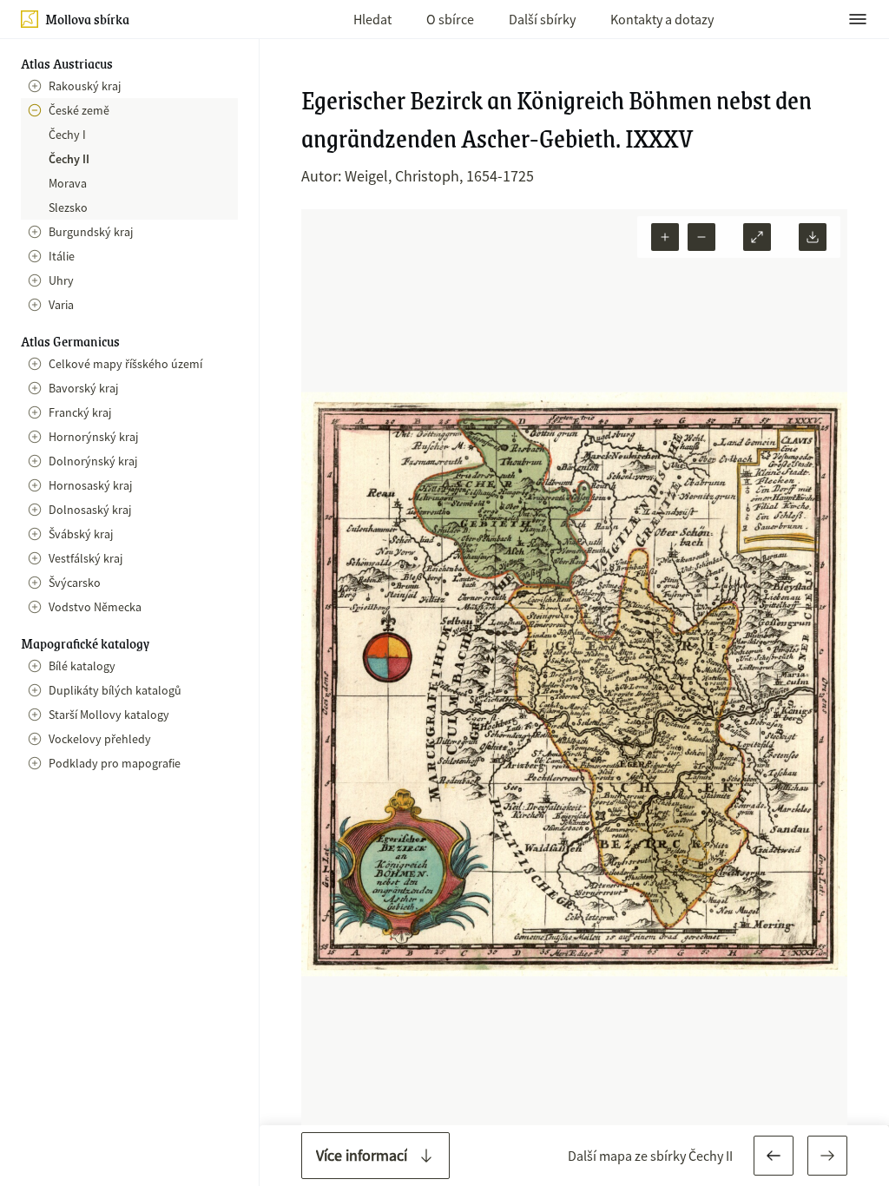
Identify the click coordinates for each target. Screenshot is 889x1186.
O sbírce (450, 19)
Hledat (372, 19)
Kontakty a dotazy (662, 19)
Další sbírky (542, 19)
